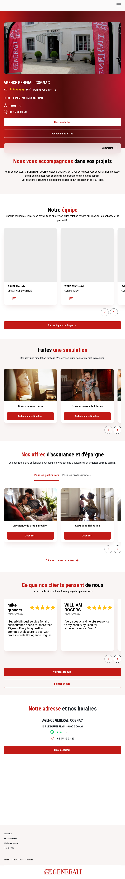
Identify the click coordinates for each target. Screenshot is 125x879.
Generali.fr (8, 834)
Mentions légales (10, 838)
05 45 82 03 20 (18, 112)
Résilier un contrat (11, 843)
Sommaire (107, 147)
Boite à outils (9, 848)
